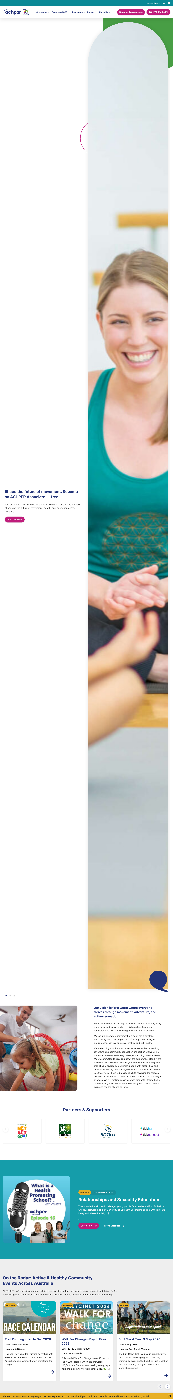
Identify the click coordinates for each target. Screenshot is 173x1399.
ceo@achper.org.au (156, 3)
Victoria (124, 1305)
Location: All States (15, 1349)
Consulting (41, 12)
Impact (90, 12)
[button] (6, 996)
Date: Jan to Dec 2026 (16, 1344)
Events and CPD (59, 12)
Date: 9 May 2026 (128, 1344)
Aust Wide (10, 1305)
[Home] (16, 12)
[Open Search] (169, 3)
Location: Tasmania (72, 1353)
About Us (103, 12)
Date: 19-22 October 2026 (76, 1348)
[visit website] (22, 1131)
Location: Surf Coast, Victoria (134, 1349)
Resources (77, 12)
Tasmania (67, 1305)
